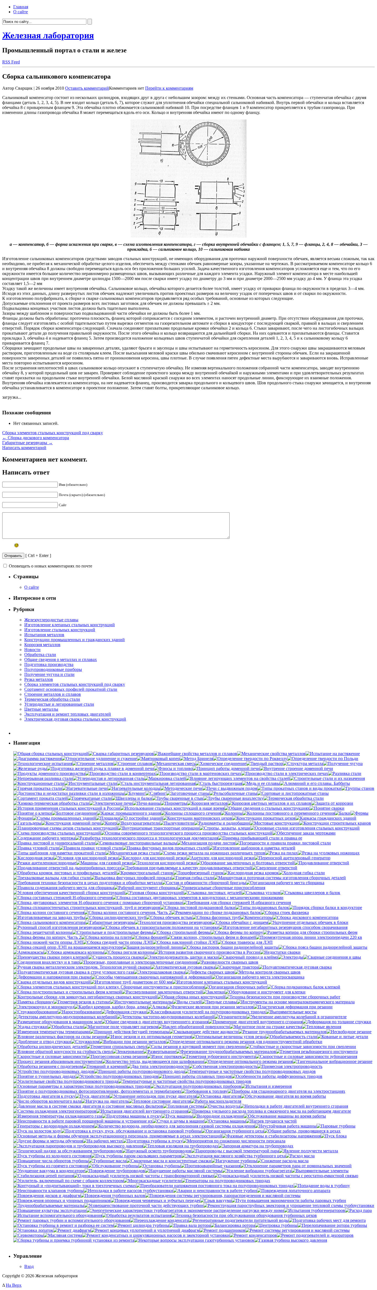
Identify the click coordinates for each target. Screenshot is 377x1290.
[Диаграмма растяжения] (37, 758)
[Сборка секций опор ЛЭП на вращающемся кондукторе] (68, 947)
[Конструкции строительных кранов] (335, 823)
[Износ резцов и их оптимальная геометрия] (149, 1036)
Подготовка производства (48, 664)
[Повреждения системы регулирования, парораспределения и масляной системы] (223, 1195)
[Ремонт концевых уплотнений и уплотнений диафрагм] (145, 1230)
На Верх (14, 1285)
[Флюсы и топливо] (173, 768)
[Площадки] (108, 818)
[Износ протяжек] (164, 1056)
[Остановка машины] (225, 1121)
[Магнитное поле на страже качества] (266, 1026)
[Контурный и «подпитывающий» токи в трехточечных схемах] (74, 1185)
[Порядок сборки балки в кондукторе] (325, 907)
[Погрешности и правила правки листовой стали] (283, 843)
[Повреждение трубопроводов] (115, 1170)
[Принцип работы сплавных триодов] (195, 1076)
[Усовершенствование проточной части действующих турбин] (143, 1205)
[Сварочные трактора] (237, 967)
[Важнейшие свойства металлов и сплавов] (195, 753)
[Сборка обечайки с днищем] (240, 922)
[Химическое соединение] (220, 763)
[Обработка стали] (65, 1026)
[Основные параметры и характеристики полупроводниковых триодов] (81, 1086)
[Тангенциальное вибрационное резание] (332, 1061)
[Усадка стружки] (30, 1026)
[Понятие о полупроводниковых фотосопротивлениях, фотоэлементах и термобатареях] (97, 1091)
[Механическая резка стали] (132, 853)
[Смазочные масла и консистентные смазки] (168, 1160)
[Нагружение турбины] (234, 1160)
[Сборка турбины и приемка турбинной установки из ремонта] (73, 1240)
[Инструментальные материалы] (141, 1002)
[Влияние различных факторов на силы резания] (60, 1036)
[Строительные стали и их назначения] (327, 778)
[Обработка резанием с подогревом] (48, 1066)
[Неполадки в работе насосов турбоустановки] (128, 1190)
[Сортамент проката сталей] (40, 798)
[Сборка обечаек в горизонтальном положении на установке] (160, 927)
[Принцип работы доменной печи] (226, 768)
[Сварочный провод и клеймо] (248, 957)
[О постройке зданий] (141, 818)
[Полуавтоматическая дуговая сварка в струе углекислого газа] (73, 972)
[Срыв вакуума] (216, 1200)
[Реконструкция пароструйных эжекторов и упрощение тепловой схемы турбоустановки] (288, 1205)
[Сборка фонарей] (149, 937)
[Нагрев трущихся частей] (271, 1121)
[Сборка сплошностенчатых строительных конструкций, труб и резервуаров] (86, 907)
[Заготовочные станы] (187, 793)
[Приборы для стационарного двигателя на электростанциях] (286, 1091)
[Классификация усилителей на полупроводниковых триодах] (206, 1011)
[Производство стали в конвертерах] (120, 773)
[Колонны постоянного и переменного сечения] (289, 813)
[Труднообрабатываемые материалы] (48, 1205)
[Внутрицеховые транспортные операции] (159, 828)
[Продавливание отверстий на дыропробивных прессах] (67, 867)
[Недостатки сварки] (280, 952)
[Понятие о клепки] (32, 813)
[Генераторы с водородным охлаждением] (53, 1126)
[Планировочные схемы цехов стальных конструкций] (65, 828)
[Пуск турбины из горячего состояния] (50, 1165)
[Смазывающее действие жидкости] (203, 1031)
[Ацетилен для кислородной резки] (220, 857)
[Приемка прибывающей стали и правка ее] (260, 838)
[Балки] (343, 813)
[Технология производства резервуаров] (173, 922)
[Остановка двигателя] (219, 1096)
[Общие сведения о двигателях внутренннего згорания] (155, 1021)
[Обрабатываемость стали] (291, 1036)
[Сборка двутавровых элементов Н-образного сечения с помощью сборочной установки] (98, 902)
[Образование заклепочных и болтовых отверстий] (245, 862)
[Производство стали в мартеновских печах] (198, 773)
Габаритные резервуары (27, 442)
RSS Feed (11, 62)
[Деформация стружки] (124, 1011)
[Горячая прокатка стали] (37, 788)
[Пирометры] (174, 803)
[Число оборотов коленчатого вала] (47, 1101)
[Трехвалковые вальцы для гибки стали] (52, 877)
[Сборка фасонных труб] (216, 917)
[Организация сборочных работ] (236, 987)
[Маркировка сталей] (165, 778)
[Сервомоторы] (28, 1235)
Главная (20, 6)
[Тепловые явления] (321, 1026)
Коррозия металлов (42, 644)
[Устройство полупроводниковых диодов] (53, 1071)
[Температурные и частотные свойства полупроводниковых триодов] (184, 1081)
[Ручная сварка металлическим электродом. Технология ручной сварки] (82, 967)
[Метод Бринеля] (196, 758)
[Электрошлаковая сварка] (159, 972)
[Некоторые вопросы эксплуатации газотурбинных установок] (194, 1240)
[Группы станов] (357, 788)
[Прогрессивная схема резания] (116, 1056)
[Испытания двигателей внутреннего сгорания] (142, 1111)
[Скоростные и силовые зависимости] (49, 1056)
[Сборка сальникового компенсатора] (49, 922)
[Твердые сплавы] (219, 1002)
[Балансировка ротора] (233, 1225)
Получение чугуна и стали (49, 674)
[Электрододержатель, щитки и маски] (181, 957)
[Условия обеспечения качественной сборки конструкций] (69, 892)
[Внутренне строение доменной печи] (296, 768)
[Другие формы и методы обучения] (48, 1141)
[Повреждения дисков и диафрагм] (47, 1195)
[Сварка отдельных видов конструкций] (52, 982)
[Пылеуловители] (177, 823)
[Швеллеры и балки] (132, 798)
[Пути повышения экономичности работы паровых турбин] (289, 1200)
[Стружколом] (85, 1041)
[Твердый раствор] (264, 763)
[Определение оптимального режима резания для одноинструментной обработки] (244, 1041)
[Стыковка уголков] (260, 892)
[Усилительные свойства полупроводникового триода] (65, 1081)
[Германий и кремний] (105, 1066)
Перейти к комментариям (169, 88)
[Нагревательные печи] (85, 788)
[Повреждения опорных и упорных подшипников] (62, 1200)
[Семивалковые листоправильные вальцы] (136, 843)
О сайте (20, 11)
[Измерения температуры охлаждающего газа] (57, 1116)
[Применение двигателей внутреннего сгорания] (255, 1021)
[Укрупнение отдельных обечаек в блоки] (308, 922)
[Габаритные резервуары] (110, 922)
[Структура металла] (303, 763)
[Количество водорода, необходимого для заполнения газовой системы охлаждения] (174, 1126)
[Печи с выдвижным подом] (229, 788)
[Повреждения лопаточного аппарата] (293, 1190)
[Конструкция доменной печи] (71, 823)
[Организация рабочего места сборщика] (285, 882)
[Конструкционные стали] (38, 783)
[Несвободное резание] (348, 1031)
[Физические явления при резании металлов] (210, 1006)
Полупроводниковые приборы (53, 669)
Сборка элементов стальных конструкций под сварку (52, 432)
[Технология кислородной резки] (164, 862)
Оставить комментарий (87, 88)
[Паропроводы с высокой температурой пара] (235, 1150)
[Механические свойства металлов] (271, 753)
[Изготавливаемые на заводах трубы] (49, 917)
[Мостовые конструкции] (274, 823)
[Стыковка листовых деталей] (212, 892)
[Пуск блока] (334, 1136)
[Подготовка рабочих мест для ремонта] (327, 1220)
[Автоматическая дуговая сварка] (183, 967)
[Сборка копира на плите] (106, 937)
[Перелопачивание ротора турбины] (332, 1225)
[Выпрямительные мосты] (291, 1011)
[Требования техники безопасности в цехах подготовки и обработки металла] (87, 882)
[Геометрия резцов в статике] (82, 1002)
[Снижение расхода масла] (283, 1160)
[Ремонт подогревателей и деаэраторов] (315, 1235)
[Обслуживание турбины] (113, 1165)
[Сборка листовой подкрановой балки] (197, 907)
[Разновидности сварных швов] (227, 962)
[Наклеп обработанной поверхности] (194, 1026)
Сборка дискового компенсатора (35, 437)
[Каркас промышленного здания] (129, 813)
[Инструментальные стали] (90, 783)
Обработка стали (40, 654)
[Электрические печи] (111, 803)
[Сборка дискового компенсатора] (305, 917)
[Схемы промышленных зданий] (64, 818)
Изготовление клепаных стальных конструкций (69, 624)
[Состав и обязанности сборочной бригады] (204, 882)
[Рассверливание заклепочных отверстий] (162, 992)
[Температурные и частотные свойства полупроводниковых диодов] (250, 1071)
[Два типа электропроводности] (158, 1066)
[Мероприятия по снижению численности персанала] (234, 1141)
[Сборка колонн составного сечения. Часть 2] (127, 912)
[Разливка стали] (344, 773)
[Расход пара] (358, 1210)
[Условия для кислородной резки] (86, 857)
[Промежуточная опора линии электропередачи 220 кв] (309, 937)
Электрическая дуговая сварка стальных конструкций (75, 719)
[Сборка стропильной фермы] (182, 932)
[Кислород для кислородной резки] (152, 857)
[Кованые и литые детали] (342, 1036)
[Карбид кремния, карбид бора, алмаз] (111, 1006)
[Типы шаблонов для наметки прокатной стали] (59, 853)
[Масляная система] (63, 1235)
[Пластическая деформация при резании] (293, 1006)
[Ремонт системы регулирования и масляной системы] (297, 1230)
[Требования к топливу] (204, 1091)
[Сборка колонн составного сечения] (48, 912)
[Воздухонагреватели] (138, 823)
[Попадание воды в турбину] (322, 1185)
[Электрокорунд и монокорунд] (43, 1006)
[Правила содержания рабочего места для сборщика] (63, 887)
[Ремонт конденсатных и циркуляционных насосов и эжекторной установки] (156, 1235)
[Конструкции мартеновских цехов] (197, 818)
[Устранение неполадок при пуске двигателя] (153, 1096)
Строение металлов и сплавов (52, 694)
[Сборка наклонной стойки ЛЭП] (185, 942)
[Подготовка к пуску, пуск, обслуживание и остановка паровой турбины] (131, 1131)
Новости (32, 649)
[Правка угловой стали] (36, 848)
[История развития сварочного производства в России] (207, 952)
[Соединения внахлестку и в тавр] (46, 962)
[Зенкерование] (128, 1051)
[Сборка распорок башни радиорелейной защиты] (230, 947)
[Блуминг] (134, 793)
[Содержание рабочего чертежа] (44, 838)
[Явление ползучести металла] (308, 1150)
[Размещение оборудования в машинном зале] (57, 1021)
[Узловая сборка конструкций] (154, 892)
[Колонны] (232, 813)
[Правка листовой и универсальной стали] (54, 843)
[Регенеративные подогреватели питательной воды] (239, 1220)
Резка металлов (38, 679)
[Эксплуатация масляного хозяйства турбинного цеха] (233, 1155)
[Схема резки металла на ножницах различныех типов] (212, 853)
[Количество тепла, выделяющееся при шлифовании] (153, 1061)
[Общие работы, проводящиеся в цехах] (302, 1131)
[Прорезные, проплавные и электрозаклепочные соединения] (138, 962)
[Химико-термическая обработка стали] (51, 803)
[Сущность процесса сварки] (116, 957)
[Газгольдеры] (27, 823)
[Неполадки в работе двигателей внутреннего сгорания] (294, 1106)
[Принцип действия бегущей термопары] (129, 1031)
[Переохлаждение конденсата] (159, 1220)
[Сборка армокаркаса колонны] (74, 952)
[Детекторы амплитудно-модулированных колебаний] (65, 1016)
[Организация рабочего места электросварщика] (258, 977)
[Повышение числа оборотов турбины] (51, 1160)
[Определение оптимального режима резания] (248, 1061)
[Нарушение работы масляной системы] (183, 1170)
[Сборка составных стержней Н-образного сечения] (62, 897)
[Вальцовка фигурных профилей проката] (131, 877)
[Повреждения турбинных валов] (113, 1195)
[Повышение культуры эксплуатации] (49, 1210)
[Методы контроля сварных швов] (268, 972)
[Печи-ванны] (147, 803)
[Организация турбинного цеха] (232, 1131)
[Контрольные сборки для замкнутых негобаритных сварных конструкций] (85, 997)
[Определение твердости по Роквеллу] (250, 758)
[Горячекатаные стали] (90, 798)
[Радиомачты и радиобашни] (222, 823)
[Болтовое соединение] (74, 813)
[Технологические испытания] (42, 763)
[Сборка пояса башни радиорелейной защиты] (322, 947)
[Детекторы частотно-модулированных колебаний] (165, 1016)
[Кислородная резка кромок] (251, 872)
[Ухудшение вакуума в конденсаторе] (49, 1170)
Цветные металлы (41, 709)
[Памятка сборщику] (33, 1002)
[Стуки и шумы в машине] (178, 1121)
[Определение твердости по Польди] (322, 758)
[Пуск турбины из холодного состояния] (52, 1155)
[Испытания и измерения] (266, 1086)
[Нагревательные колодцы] (134, 788)
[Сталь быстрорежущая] (218, 783)
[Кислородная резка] (33, 857)
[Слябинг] (155, 793)
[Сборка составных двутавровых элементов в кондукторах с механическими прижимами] (197, 897)
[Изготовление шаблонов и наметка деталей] (252, 848)
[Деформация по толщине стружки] (336, 1021)
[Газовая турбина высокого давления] (290, 1240)
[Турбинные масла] (107, 1160)
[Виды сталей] (187, 1002)
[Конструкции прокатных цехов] (264, 818)
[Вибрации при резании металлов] (132, 1041)
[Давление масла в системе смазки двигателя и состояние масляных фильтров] (88, 1106)
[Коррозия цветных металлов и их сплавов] (269, 803)
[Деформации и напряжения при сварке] (52, 977)
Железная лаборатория (48, 35)
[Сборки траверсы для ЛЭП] (245, 942)
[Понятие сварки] (327, 808)
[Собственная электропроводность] (223, 1066)
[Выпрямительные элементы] (320, 1170)
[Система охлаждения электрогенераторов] (54, 1111)
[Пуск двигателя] (92, 1096)
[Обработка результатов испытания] (136, 1215)
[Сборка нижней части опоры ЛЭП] (48, 942)
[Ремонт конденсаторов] (253, 1235)
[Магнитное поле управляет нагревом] (121, 1026)
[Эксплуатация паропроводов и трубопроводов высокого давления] (78, 1146)
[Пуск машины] (177, 1116)
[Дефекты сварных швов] (210, 972)
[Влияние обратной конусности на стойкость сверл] (63, 1051)
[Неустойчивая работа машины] (286, 1126)
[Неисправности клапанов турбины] (48, 1190)
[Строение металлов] (92, 763)
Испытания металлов (44, 634)
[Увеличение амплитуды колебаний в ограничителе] (296, 1016)
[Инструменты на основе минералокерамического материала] (296, 1002)
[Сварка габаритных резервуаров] (121, 753)
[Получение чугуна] (343, 763)
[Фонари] (23, 818)
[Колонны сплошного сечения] (191, 813)
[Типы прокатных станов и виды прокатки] (299, 788)
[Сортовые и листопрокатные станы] (293, 793)
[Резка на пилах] (281, 853)
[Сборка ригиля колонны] (129, 952)
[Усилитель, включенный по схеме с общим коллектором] (68, 1180)
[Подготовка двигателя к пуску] (44, 1096)
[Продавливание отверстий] (321, 862)
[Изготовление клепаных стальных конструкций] (219, 982)
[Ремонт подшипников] (222, 1230)
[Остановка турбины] (160, 1165)
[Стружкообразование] (35, 1011)
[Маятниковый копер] (158, 758)
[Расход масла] (300, 1155)
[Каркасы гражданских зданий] (326, 818)
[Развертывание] (159, 1051)
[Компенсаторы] (256, 917)
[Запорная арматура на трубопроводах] (255, 1146)
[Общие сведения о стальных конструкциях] (267, 808)
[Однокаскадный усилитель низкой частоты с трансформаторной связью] (144, 1175)
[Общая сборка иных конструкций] (191, 997)
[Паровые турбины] (336, 1126)
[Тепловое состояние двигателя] (160, 1101)
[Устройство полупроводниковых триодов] (117, 1076)
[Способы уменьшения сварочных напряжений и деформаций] (151, 977)
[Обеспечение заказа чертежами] (304, 833)
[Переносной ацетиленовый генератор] (292, 857)
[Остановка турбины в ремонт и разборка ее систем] (63, 1225)
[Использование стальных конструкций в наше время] (172, 808)
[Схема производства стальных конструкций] (57, 833)
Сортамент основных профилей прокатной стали (70, 689)
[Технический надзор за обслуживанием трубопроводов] (67, 1150)
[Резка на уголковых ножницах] (329, 853)
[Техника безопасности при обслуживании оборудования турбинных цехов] (244, 1215)
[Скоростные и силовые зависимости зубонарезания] (306, 1056)
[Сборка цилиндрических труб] (115, 917)
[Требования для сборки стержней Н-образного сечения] (237, 902)
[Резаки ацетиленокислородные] (44, 862)
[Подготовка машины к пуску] (131, 1116)
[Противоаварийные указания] (210, 1165)
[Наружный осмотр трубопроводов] (156, 1150)
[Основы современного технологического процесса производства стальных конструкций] (186, 833)
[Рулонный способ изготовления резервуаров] (57, 927)
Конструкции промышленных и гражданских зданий (74, 639)
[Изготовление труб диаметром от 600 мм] (131, 982)
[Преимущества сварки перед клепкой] (50, 957)
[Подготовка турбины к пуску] (153, 1141)
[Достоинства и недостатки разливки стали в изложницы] (68, 793)
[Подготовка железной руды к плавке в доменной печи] (100, 768)
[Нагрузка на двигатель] (105, 1101)
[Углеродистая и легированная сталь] (108, 778)
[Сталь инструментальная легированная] (156, 783)
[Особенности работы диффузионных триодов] (277, 1076)
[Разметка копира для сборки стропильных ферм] (310, 932)
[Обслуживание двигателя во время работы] (283, 1096)
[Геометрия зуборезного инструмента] (219, 1056)
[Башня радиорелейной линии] (153, 947)
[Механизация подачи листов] (206, 843)
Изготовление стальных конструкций (59, 629)
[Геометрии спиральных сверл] (117, 1046)
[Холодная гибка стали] (302, 872)
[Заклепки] (214, 992)
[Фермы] (359, 813)
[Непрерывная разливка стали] (43, 778)
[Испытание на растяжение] (333, 753)
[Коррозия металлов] (207, 803)
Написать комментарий (24, 447)
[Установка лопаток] (33, 1230)
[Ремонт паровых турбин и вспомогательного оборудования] (71, 1220)
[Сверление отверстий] (274, 867)
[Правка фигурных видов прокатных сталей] (166, 848)
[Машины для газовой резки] (104, 862)
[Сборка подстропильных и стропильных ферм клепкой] (67, 992)
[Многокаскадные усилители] (153, 1180)
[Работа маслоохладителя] (216, 1101)
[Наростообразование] (79, 1011)
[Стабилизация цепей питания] (43, 1175)
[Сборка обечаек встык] (169, 917)
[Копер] (109, 823)
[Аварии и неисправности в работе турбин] (215, 1190)
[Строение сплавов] (132, 763)
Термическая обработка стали (52, 699)
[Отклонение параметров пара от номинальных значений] (296, 1165)
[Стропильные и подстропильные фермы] (112, 932)
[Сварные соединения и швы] (332, 957)
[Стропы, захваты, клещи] (225, 828)
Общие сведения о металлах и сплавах (60, 659)
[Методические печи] (181, 788)
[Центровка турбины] (276, 1225)
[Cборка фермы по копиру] (237, 932)
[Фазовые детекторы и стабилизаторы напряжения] (271, 1136)
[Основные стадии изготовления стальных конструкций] (305, 828)
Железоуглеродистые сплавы (51, 619)
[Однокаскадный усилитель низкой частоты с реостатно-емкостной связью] (286, 1175)
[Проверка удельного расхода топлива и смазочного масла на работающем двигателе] (269, 1111)
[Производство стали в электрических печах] (284, 773)
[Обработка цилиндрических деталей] (50, 1046)
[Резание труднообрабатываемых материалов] (282, 1031)
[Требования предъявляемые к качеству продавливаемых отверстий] (186, 867)
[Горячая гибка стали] (192, 877)
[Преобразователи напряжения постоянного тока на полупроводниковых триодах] (215, 1185)
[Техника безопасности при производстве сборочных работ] (282, 997)
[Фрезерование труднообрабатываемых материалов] (226, 1051)
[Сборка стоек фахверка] (285, 912)
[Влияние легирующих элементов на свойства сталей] (238, 778)
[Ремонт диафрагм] (72, 1230)
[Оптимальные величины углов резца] (229, 1036)
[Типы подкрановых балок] (262, 907)
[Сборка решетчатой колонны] (42, 932)
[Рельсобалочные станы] (233, 793)
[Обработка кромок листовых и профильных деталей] (64, 872)
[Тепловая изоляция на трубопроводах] (180, 1146)
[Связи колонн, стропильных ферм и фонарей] (211, 937)
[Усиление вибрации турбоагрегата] (256, 1170)
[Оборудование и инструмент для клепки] (265, 992)
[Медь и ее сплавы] (261, 783)
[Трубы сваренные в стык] (177, 798)
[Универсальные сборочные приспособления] (221, 887)
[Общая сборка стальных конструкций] (51, 753)
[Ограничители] (230, 1016)
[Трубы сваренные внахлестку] (233, 798)
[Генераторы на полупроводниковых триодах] (226, 1180)
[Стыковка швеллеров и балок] (310, 892)
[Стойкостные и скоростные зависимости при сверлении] (301, 1046)
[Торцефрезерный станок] (198, 872)
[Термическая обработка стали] (294, 798)
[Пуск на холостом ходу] (37, 1131)
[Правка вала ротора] (190, 1225)
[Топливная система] (183, 1106)
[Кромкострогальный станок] (144, 872)
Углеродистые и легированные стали (59, 704)
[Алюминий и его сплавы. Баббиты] (315, 783)
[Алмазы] (157, 1006)
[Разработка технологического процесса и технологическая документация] (146, 838)
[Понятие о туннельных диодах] (44, 1076)
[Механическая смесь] (173, 763)
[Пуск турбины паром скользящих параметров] (136, 1155)
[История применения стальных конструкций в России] (66, 808)
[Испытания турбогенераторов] (314, 1210)
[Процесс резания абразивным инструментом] (57, 1061)
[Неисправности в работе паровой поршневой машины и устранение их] (83, 1121)
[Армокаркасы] (28, 952)
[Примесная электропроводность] (289, 1066)
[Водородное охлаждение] (218, 1116)
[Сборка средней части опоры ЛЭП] (118, 942)
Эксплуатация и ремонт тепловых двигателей (67, 714)
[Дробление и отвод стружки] (42, 1041)
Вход (29, 1266)
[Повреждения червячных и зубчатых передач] (155, 1200)
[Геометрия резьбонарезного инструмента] (317, 1051)
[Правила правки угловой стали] (91, 848)
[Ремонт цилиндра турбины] (141, 1225)
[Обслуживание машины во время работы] (285, 1116)
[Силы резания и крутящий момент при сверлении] (196, 1046)
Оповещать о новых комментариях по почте (50, 566)
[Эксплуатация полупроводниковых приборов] (195, 1086)
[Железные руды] (30, 768)
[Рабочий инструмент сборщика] (145, 887)
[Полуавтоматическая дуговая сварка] (295, 967)
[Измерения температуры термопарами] (51, 1031)
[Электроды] (290, 957)
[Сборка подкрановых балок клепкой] (303, 987)
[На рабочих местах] (103, 1141)
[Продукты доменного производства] (49, 773)
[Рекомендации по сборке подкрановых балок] (216, 912)
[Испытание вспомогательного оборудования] (57, 1215)
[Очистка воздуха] (222, 1106)
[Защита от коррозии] (332, 803)
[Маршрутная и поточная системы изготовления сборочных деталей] (280, 877)
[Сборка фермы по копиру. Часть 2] (47, 937)
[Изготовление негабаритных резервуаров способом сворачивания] (283, 927)
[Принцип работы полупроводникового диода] (139, 1071)
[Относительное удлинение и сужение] (99, 758)
